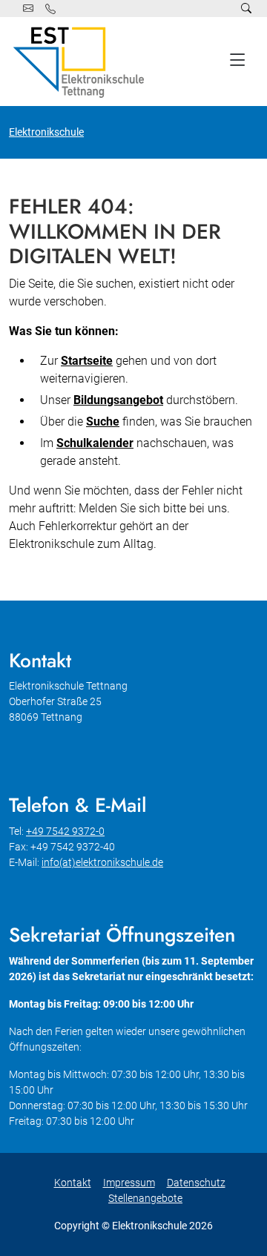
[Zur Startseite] (81, 61)
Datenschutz (196, 1183)
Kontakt (72, 1183)
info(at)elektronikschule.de (102, 862)
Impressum (129, 1183)
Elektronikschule (46, 132)
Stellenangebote (145, 1198)
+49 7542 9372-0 (65, 831)
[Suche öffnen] (246, 8)
